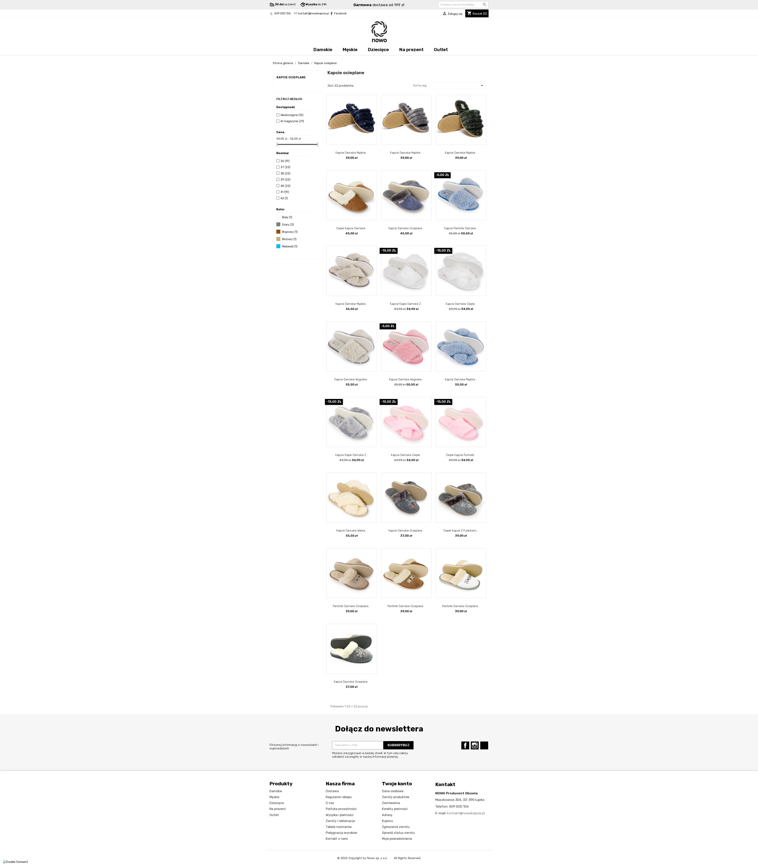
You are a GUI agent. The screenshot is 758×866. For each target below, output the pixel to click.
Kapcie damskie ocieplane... (406, 228)
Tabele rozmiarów (339, 827)
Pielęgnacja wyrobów (341, 833)
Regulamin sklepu (339, 797)
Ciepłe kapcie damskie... (351, 228)
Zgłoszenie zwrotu (396, 827)
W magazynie (292, 121)
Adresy (387, 815)
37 (285, 167)
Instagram (475, 745)
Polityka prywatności (341, 809)
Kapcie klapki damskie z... (351, 455)
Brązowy (289, 232)
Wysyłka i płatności (340, 815)
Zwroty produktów (395, 797)
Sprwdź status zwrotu (398, 833)
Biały (287, 217)
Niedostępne (291, 115)
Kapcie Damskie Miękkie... (461, 152)
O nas (330, 803)
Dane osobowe (392, 791)
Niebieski (289, 246)
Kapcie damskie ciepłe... (406, 455)
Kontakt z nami (337, 839)
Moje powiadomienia (397, 839)
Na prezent (411, 49)
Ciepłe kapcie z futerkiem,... (461, 530)
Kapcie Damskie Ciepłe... (461, 304)
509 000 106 (282, 13)
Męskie (349, 49)
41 (284, 192)
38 (285, 173)
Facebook (340, 13)
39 (285, 179)
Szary (288, 224)
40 (285, 186)
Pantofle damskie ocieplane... (351, 606)
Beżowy (289, 239)
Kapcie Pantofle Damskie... (461, 228)
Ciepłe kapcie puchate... (461, 455)
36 (285, 161)
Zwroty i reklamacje (340, 821)
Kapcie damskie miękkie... (352, 152)
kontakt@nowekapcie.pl (313, 13)
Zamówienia (391, 803)
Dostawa (332, 791)
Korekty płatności (395, 809)
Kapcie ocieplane (291, 77)
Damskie (322, 49)
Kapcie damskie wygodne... (351, 379)
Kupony (387, 821)
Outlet (441, 49)
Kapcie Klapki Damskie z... (406, 304)
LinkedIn (484, 745)
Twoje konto (397, 783)
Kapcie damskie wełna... (351, 530)
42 (284, 198)
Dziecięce (378, 49)
